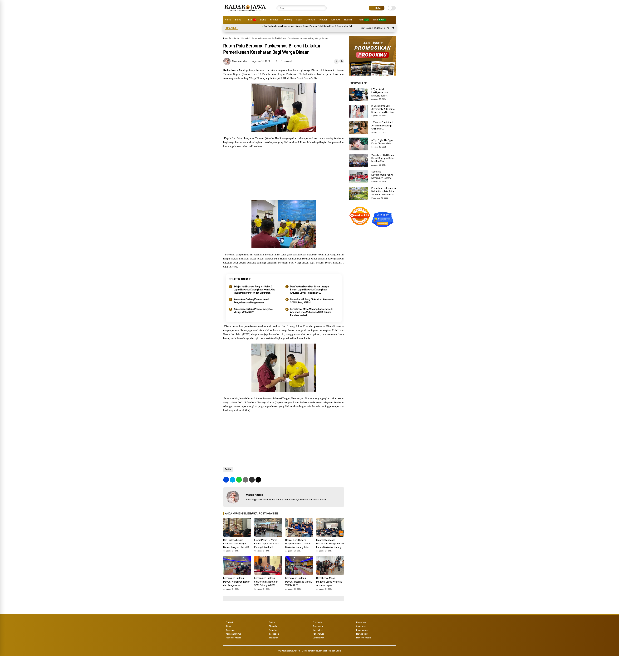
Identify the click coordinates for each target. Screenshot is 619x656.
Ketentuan (230, 626)
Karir (363, 19)
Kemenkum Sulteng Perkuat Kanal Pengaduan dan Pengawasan (251, 297)
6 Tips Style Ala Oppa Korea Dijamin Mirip (382, 138)
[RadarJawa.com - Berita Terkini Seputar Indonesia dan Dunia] (245, 12)
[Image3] (372, 70)
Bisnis (263, 19)
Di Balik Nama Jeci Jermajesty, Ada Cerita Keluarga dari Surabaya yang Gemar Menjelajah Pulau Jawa (383, 105)
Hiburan (323, 19)
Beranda (227, 34)
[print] (245, 476)
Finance (274, 19)
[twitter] (232, 476)
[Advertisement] (283, 170)
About (228, 622)
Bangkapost (362, 626)
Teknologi (287, 19)
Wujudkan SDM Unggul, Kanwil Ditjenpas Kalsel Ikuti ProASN (383, 154)
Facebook (274, 630)
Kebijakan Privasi (233, 630)
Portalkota (317, 618)
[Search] (323, 8)
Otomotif (311, 19)
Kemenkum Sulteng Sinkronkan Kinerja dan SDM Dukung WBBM (312, 297)
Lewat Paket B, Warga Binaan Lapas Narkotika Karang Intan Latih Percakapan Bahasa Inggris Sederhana (266, 540)
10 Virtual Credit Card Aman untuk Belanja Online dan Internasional (382, 122)
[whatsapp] (239, 476)
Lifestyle (335, 19)
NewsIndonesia (363, 634)
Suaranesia (361, 622)
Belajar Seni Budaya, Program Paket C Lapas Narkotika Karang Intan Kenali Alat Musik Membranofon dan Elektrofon (254, 285)
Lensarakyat (318, 634)
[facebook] (226, 476)
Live (251, 19)
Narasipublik (362, 630)
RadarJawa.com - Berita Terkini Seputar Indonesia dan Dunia (313, 647)
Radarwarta (318, 622)
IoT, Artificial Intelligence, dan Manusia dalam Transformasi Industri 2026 (382, 89)
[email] (252, 476)
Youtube (273, 626)
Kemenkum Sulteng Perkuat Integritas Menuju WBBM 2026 (253, 307)
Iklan (379, 19)
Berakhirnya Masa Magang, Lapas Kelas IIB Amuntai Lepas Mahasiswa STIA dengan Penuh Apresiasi (311, 308)
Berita (238, 19)
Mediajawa (361, 618)
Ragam (348, 19)
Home (228, 19)
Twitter (272, 618)
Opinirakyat (318, 626)
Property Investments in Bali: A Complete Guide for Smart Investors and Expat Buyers (383, 187)
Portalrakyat (318, 630)
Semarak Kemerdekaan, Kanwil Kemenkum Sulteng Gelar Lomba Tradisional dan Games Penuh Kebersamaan (383, 171)
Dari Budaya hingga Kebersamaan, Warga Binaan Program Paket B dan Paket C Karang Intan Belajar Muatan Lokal (283, 26)
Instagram (274, 634)
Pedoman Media (233, 634)
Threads (273, 622)
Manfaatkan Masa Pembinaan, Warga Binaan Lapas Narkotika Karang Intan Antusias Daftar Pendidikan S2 (309, 285)
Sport (299, 19)
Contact (229, 618)
